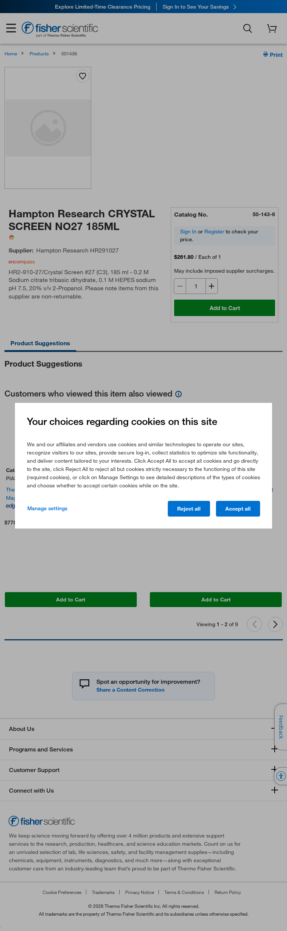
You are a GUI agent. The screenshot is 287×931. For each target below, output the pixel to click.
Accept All (238, 508)
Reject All (189, 508)
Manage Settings (47, 508)
